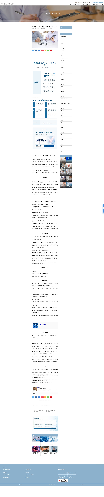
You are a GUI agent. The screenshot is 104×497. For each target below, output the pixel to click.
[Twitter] (32, 393)
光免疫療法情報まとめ (38, 28)
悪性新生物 (62, 86)
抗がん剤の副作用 (88, 4)
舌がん (62, 144)
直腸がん (62, 108)
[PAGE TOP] (52, 463)
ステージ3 (62, 48)
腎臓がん (62, 132)
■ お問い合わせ (27, 472)
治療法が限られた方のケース (65, 98)
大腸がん (62, 74)
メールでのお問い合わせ (97, 2)
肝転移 (62, 115)
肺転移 (62, 120)
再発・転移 (62, 60)
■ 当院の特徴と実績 (28, 469)
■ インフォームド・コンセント (29, 474)
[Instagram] (34, 393)
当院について (71, 4)
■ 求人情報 (26, 475)
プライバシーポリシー (83, 484)
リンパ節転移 (63, 53)
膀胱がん (62, 139)
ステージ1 (62, 43)
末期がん (62, 96)
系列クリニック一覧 (21, 484)
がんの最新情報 (63, 36)
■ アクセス (5, 472)
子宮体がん (62, 79)
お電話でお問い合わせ (62, 469)
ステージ (62, 38)
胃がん (62, 122)
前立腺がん (42, 28)
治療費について (79, 4)
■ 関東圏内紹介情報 (6, 477)
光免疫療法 (74, 4)
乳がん (62, 55)
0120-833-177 (79, 2)
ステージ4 (33, 28)
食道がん (62, 146)
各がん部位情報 (93, 4)
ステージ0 (62, 41)
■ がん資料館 (27, 477)
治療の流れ (83, 4)
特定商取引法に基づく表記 (52, 484)
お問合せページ (101, 4)
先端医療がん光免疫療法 (42, 324)
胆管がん (62, 127)
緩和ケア (62, 110)
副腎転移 (62, 65)
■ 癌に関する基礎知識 (6, 474)
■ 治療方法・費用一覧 (6, 469)
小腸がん (62, 84)
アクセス (97, 4)
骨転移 (62, 151)
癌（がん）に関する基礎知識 (48, 28)
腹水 (61, 134)
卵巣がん (62, 67)
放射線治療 (62, 91)
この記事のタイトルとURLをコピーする (45, 400)
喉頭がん (62, 72)
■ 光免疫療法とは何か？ (7, 475)
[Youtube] (33, 393)
